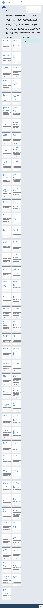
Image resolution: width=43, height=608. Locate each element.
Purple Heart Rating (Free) (15, 203)
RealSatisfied (7, 203)
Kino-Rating (16, 455)
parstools (6, 364)
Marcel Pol (7, 83)
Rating (4, 321)
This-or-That (6, 576)
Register (32, 1)
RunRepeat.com (16, 487)
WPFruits (6, 337)
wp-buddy (17, 206)
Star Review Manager (16, 496)
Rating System (15, 336)
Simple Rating (5, 242)
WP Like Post (5, 550)
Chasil (16, 177)
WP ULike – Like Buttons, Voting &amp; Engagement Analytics (16, 57)
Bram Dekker (15, 499)
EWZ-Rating (16, 67)
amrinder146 (7, 110)
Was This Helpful (5, 269)
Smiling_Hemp (16, 458)
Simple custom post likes (6, 564)
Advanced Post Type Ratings (15, 417)
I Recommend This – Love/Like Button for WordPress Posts (6, 98)
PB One (16, 376)
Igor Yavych (7, 244)
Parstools (16, 365)
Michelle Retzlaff (5, 298)
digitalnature (7, 256)
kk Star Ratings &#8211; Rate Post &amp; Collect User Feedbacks (16, 43)
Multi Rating (16, 147)
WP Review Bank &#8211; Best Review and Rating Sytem (16, 472)
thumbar (6, 392)
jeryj (15, 190)
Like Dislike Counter (6, 336)
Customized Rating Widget (6, 497)
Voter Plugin (6, 402)
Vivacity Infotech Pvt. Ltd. (15, 432)
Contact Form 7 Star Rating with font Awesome (6, 284)
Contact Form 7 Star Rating (16, 269)
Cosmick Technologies (5, 164)
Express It (5, 214)
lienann (16, 552)
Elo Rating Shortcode (5, 81)
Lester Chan (7, 56)
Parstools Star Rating (6, 362)
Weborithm (17, 390)
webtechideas (16, 164)
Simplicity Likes (15, 282)
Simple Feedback (15, 577)
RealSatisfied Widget (6, 202)
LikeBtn (6, 44)
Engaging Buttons (15, 188)
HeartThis (5, 348)
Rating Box (16, 375)
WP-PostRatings (6, 54)
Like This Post (15, 255)
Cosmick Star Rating (6, 162)
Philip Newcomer (5, 514)
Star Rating (6, 522)
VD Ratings (16, 295)
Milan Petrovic (4, 71)
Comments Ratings (16, 135)
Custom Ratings (5, 148)
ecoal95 (6, 471)
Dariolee (16, 122)
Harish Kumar (5, 487)
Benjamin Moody (15, 420)
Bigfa (5, 459)
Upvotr (5, 429)
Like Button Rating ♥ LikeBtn (6, 42)
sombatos (6, 309)
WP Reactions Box (5, 483)
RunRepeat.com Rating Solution (16, 483)
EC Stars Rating (5, 470)
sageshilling (17, 309)
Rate (4, 536)
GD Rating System (5, 68)
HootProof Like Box (5, 295)
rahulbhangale (6, 232)
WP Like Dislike (15, 322)
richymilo (6, 566)
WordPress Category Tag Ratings (16, 229)
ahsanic (6, 216)
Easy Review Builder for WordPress (6, 591)
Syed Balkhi (17, 510)
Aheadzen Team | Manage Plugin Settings (6, 404)
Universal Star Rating (16, 175)
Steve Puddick (5, 151)
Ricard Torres (15, 111)
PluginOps (6, 323)
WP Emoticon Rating (5, 229)
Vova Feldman (15, 86)
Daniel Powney (15, 150)
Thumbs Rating (15, 108)
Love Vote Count (15, 403)
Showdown (16, 388)
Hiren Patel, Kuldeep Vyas (16, 447)
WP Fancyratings (6, 457)
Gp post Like (15, 242)
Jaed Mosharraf (15, 325)
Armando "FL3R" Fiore (5, 178)
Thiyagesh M (17, 257)
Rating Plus (6, 308)
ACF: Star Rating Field (16, 550)
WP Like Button (5, 135)
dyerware (6, 593)
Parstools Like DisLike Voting (16, 363)
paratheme (7, 524)
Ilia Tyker (16, 68)
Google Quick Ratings (5, 510)
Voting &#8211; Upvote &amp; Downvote (15, 525)
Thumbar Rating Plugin (5, 390)
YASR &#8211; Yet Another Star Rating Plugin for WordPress (16, 97)
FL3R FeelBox (5, 175)
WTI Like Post (15, 162)
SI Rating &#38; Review (15, 443)
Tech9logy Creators (6, 191)
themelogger (15, 273)
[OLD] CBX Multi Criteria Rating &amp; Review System (15, 218)
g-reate (6, 378)
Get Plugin (37, 2)
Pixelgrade (17, 137)
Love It (15, 509)
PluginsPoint (17, 538)
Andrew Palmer (5, 124)
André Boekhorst (5, 578)
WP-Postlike (16, 121)
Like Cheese (16, 308)
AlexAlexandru (16, 338)
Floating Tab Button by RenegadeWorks (16, 350)
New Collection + (16, 1)
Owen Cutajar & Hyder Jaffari (6, 418)
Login (28, 1)
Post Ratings (6, 254)
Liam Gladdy (7, 430)
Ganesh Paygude (15, 245)
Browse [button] (22, 1)
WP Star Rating (15, 429)
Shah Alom (17, 565)
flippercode (7, 270)
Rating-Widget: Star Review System (16, 82)
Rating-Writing (5, 376)
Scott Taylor (7, 537)
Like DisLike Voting (6, 443)
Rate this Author (5, 188)
